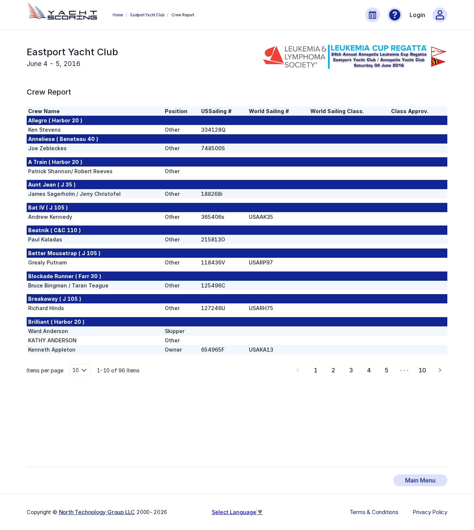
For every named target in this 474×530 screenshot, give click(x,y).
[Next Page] (440, 370)
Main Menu (420, 480)
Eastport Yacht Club (147, 15)
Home (118, 15)
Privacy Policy (430, 512)
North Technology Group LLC (97, 512)
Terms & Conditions (374, 512)
